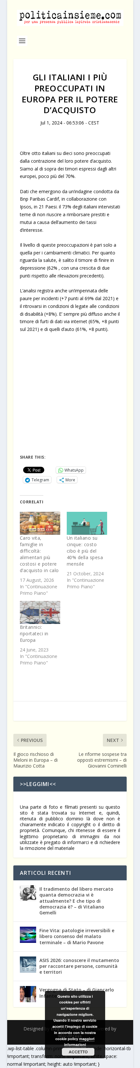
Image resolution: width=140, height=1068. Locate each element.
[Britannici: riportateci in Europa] (40, 612)
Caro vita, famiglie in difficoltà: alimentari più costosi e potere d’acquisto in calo (39, 554)
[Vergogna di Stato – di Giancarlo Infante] (28, 994)
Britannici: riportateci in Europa (34, 633)
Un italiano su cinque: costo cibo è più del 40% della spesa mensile (85, 551)
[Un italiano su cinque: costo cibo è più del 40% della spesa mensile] (87, 523)
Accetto (78, 1052)
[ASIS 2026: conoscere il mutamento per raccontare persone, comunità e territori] (28, 965)
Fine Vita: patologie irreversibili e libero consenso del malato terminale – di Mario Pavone (76, 936)
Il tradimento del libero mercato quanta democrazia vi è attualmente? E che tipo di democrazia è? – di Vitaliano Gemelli (76, 901)
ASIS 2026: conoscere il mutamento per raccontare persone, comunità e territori (79, 966)
